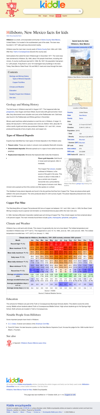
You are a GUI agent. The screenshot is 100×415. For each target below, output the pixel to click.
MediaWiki (37, 410)
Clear (75, 11)
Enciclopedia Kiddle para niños (52, 412)
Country (70, 112)
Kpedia (58, 16)
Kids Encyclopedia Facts (14, 36)
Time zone (70, 139)
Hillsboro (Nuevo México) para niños (33, 343)
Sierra (81, 118)
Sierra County (46, 40)
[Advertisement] (49, 23)
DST (76, 142)
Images (45, 16)
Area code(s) (71, 148)
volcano (52, 169)
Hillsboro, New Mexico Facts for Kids (19, 389)
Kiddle (8, 412)
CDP (90, 47)
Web (39, 16)
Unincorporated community (78, 47)
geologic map (80, 183)
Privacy (29, 412)
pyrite (50, 217)
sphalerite (65, 217)
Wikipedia (9, 410)
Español (64, 16)
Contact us (37, 412)
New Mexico (83, 115)
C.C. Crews (12, 324)
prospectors (10, 112)
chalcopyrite (56, 217)
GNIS (69, 154)
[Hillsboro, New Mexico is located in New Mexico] (80, 92)
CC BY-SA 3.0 (27, 408)
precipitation (18, 274)
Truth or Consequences (21, 52)
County (69, 118)
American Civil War (42, 324)
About (22, 412)
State (69, 115)
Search (79, 11)
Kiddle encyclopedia (25, 384)
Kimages (51, 16)
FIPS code (70, 151)
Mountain (82, 139)
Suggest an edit (70, 395)
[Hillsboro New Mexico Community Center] (80, 62)
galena (74, 217)
